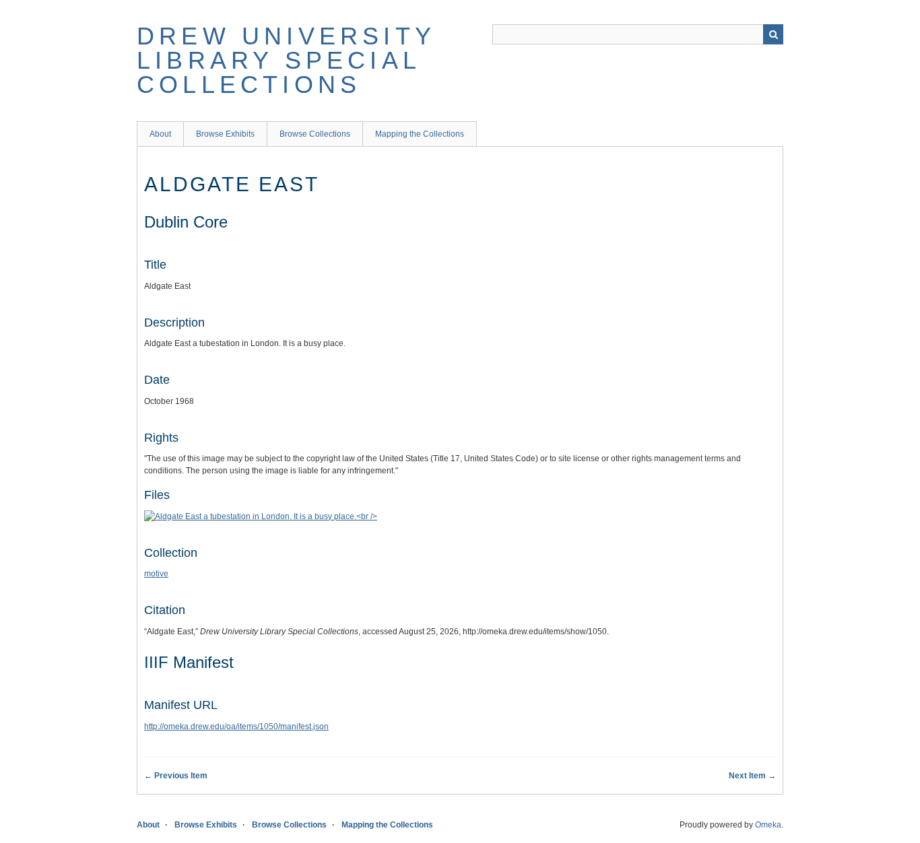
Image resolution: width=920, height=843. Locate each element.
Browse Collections (315, 134)
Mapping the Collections (419, 134)
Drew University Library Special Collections (286, 60)
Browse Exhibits (225, 134)
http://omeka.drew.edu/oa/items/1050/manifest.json (236, 726)
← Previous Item (175, 775)
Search (773, 34)
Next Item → (752, 775)
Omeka (768, 825)
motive (156, 573)
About (160, 134)
